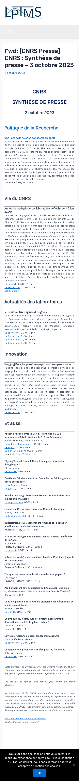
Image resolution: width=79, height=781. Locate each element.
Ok (40, 773)
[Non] (74, 765)
